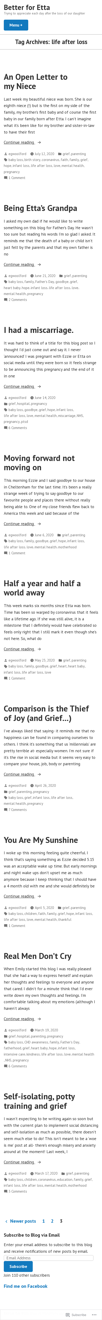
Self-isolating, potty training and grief (39, 1101)
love (57, 165)
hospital (23, 403)
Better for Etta (27, 7)
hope (7, 165)
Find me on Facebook (25, 1286)
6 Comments (18, 428)
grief (66, 154)
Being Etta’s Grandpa (40, 207)
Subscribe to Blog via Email (32, 1235)
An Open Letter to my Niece (36, 81)
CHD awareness (36, 1042)
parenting (78, 154)
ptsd (24, 421)
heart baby (12, 288)
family (74, 159)
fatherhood (12, 1048)
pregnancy (12, 172)
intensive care (14, 1054)
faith (64, 159)
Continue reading (19, 142)
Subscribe (18, 1266)
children (30, 913)
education (64, 1179)
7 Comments (18, 810)
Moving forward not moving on (39, 462)
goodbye (62, 281)
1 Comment (17, 178)
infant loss (21, 165)
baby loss (16, 159)
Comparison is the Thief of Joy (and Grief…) (46, 713)
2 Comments (18, 300)
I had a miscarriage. (39, 329)
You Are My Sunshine (41, 839)
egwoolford (17, 154)
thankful (64, 919)
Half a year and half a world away (42, 588)
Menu (18, 25)
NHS (80, 415)
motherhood (67, 547)
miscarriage (66, 415)
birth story (32, 159)
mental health (73, 165)
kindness (33, 1054)
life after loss (41, 165)
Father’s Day (44, 281)
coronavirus (50, 159)
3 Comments (18, 1191)
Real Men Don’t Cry (37, 955)
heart (62, 666)
